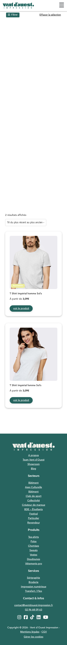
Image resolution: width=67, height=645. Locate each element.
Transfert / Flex (33, 591)
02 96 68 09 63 (33, 609)
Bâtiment (33, 483)
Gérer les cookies (33, 637)
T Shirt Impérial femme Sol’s (25, 385)
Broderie (33, 582)
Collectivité (33, 500)
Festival (33, 514)
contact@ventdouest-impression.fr (33, 605)
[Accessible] (33, 265)
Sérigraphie (33, 578)
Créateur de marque (33, 505)
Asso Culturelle (33, 487)
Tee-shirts (33, 537)
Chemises (33, 546)
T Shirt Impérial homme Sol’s (26, 293)
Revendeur (33, 522)
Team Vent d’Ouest (33, 460)
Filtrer (14, 15)
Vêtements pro (33, 563)
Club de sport (33, 496)
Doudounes (33, 559)
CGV (44, 632)
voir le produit (21, 308)
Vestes (33, 555)
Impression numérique (33, 586)
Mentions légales (29, 632)
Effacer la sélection (50, 15)
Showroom (34, 464)
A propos (33, 455)
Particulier (33, 518)
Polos (33, 541)
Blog (33, 468)
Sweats (33, 550)
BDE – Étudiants (33, 509)
